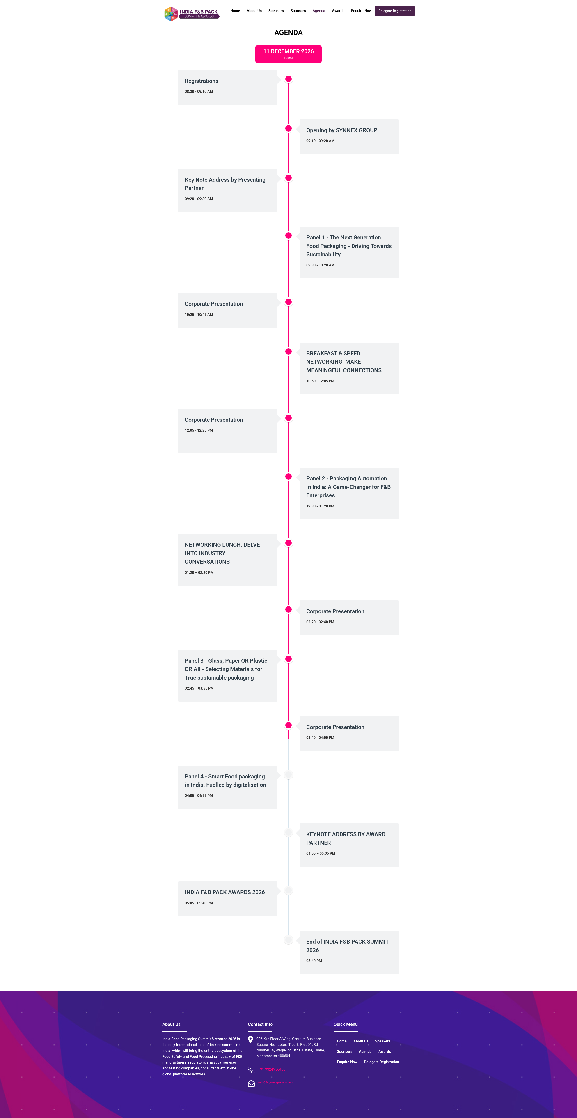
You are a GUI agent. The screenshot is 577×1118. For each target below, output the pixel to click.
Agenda (319, 11)
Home (235, 11)
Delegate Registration (394, 11)
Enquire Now (361, 11)
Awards (338, 11)
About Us (254, 11)
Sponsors (298, 11)
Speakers (276, 11)
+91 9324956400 (271, 1069)
